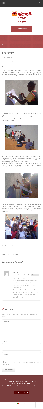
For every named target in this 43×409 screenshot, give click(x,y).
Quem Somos (9, 379)
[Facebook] (15, 392)
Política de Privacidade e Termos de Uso (25, 379)
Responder (35, 274)
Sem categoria (8, 57)
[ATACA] (21, 23)
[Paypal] (24, 392)
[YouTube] (27, 392)
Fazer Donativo (22, 29)
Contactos (9, 381)
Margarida (15, 272)
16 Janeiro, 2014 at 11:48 (24, 274)
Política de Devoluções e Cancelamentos (25, 381)
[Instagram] (21, 392)
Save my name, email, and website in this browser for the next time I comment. (21, 363)
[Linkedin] (18, 392)
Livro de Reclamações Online (21, 383)
